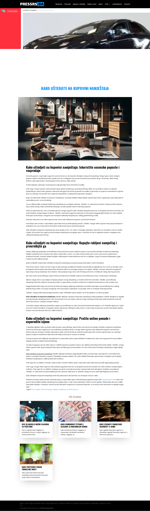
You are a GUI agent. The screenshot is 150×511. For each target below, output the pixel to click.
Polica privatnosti (46, 508)
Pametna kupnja (46, 389)
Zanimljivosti (117, 4)
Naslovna (59, 4)
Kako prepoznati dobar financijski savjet (32, 468)
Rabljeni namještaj (59, 389)
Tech (106, 4)
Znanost (127, 4)
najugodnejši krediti (109, 379)
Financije (67, 4)
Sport (101, 4)
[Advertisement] (75, 65)
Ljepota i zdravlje (79, 4)
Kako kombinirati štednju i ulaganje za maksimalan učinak (74, 425)
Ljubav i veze (91, 4)
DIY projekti (36, 389)
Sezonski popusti (72, 389)
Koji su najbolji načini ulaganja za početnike (35, 425)
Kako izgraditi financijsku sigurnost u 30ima (110, 425)
